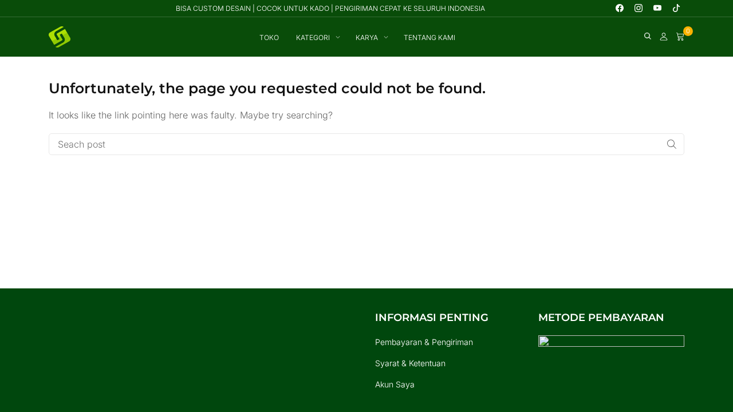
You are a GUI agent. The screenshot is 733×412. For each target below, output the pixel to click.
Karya (367, 37)
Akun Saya (395, 384)
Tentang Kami (429, 37)
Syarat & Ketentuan (410, 363)
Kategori (313, 37)
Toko (269, 37)
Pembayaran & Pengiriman (424, 342)
